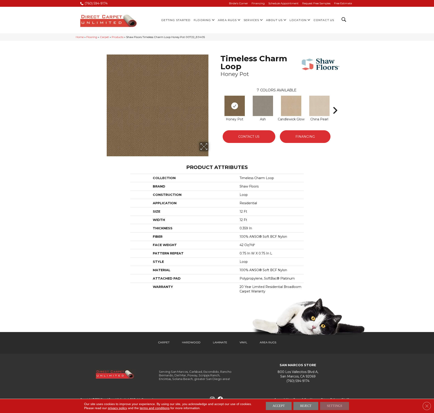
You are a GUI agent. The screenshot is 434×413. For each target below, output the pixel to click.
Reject (305, 406)
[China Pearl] (319, 106)
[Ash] (263, 106)
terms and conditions (155, 408)
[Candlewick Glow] (291, 106)
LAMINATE (220, 342)
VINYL (243, 342)
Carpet (104, 37)
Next (335, 103)
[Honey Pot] (234, 106)
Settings (334, 406)
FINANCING (305, 137)
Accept (279, 406)
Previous (218, 103)
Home (80, 37)
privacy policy (117, 408)
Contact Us (248, 137)
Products (117, 37)
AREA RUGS (268, 342)
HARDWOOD (191, 342)
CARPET (164, 342)
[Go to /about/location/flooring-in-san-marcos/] (298, 374)
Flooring (91, 37)
